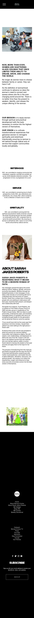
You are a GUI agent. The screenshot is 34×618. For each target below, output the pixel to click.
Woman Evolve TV (17, 529)
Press (17, 531)
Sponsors (17, 534)
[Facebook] (13, 556)
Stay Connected (17, 536)
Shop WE (17, 509)
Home (17, 502)
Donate (17, 538)
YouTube (17, 532)
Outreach (17, 527)
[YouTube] (21, 556)
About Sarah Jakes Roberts (17, 505)
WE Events (17, 510)
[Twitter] (16, 556)
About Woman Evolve (17, 503)
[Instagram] (18, 556)
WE (14, 507)
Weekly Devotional (17, 512)
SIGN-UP (17, 577)
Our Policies (17, 539)
